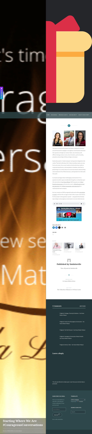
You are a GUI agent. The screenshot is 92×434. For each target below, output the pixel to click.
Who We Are (72, 114)
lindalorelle (11, 430)
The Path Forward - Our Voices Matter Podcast (74, 330)
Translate (81, 401)
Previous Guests (63, 114)
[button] (57, 138)
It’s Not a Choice (78, 249)
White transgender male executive (70, 186)
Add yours (83, 306)
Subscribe (56, 415)
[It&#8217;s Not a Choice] (80, 245)
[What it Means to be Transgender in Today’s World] (57, 245)
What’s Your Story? (84, 114)
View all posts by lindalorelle (69, 268)
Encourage (54, 114)
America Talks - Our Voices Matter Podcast (74, 344)
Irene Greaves (66, 249)
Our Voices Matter (65, 182)
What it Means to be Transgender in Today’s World (56, 250)
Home (48, 114)
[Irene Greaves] (69, 245)
